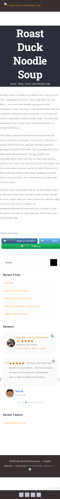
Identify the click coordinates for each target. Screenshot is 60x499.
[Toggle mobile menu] (54, 7)
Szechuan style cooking (16, 290)
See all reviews (23, 348)
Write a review (38, 348)
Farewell (9, 282)
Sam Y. (19, 391)
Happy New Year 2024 (16, 313)
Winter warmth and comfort (18, 298)
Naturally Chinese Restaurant (32, 337)
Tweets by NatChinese (14, 422)
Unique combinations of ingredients (22, 306)
